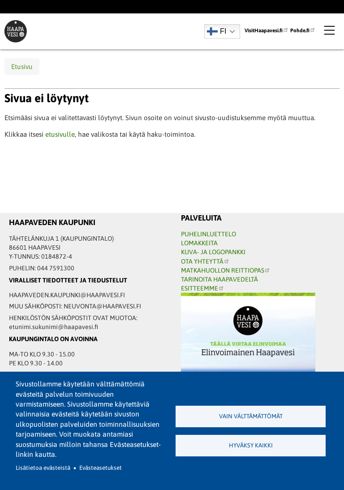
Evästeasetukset (100, 467)
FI (223, 31)
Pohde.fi (300, 30)
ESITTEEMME (199, 288)
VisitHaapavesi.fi (264, 30)
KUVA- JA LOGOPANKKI (213, 252)
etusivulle (60, 134)
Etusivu (22, 66)
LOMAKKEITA (199, 243)
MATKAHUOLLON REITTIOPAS (222, 270)
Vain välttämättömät (251, 416)
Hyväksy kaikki (251, 445)
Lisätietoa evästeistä (43, 467)
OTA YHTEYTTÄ (202, 261)
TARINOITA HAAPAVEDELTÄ (219, 279)
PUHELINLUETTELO (208, 234)
